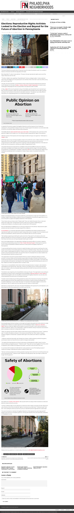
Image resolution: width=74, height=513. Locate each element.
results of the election (14, 401)
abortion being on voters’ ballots (38, 273)
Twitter (62, 509)
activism (20, 454)
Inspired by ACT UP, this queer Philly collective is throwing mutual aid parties (60, 48)
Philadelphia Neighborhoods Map (34, 11)
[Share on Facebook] (4, 67)
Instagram (68, 509)
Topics (12, 11)
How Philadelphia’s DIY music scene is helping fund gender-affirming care (61, 41)
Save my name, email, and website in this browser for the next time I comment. (20, 498)
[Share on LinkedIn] (16, 67)
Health (30, 32)
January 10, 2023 (5, 32)
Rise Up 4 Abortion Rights (29, 454)
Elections (13, 19)
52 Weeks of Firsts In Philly (57, 22)
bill (28, 149)
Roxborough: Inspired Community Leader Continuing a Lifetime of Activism (24, 468)
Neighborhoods (4, 11)
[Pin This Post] (22, 67)
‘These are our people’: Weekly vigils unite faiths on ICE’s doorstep (60, 28)
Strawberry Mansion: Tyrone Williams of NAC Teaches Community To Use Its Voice (8, 468)
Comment (3, 479)
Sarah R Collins (12, 32)
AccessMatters (5, 230)
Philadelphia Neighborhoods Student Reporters (9, 507)
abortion (6, 454)
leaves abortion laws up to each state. (20, 131)
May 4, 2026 (52, 51)
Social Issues (36, 32)
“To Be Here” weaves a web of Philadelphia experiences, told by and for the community (60, 35)
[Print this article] (33, 67)
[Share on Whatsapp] (39, 67)
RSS (72, 509)
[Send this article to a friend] (28, 67)
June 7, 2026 (52, 43)
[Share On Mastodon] (45, 67)
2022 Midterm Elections (21, 32)
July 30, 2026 (52, 23)
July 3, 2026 (52, 37)
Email (2, 491)
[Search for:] (67, 15)
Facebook (57, 509)
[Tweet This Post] (10, 67)
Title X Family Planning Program (27, 242)
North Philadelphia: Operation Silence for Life (40, 467)
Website (3, 495)
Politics (32, 32)
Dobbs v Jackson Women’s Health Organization (27, 85)
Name (2, 488)
